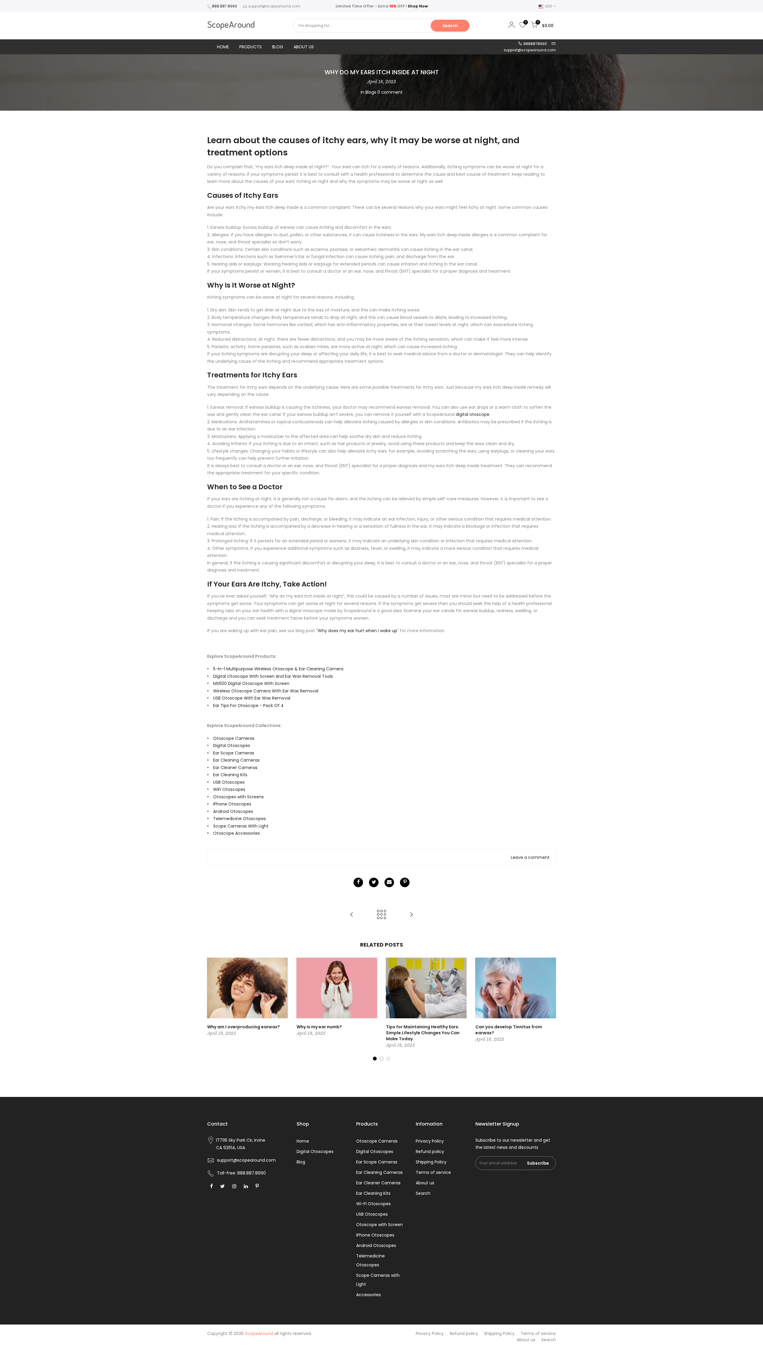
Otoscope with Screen (379, 1225)
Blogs (370, 92)
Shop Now (418, 6)
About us (425, 1183)
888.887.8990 (224, 6)
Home (303, 1141)
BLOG (277, 47)
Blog (301, 1162)
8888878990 (534, 43)
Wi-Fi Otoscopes (373, 1204)
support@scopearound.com (274, 6)
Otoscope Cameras (234, 738)
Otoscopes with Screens (238, 797)
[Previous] (213, 1009)
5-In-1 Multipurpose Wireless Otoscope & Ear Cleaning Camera (278, 669)
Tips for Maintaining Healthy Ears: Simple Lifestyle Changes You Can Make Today (423, 1033)
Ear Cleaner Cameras (235, 768)
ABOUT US (304, 47)
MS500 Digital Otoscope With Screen (251, 683)
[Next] (550, 1009)
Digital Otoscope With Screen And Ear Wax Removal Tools (273, 676)
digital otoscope (472, 414)
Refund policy (430, 1151)
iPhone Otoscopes (232, 804)
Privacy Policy (430, 1141)
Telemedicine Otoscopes (239, 819)
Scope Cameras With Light (241, 826)
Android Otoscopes (233, 811)
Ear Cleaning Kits (230, 775)
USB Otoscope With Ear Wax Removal (251, 698)
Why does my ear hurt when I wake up (357, 631)
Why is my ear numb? (319, 1027)
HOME (223, 47)
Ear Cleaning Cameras (236, 760)
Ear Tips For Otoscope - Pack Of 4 (248, 706)
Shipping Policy (431, 1162)
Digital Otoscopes (231, 745)
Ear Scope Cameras (233, 753)
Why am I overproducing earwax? (243, 1027)
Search (450, 26)
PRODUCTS (250, 47)
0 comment (390, 92)
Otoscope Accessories (236, 833)
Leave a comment (530, 857)
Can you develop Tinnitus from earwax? (508, 1030)
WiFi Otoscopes (229, 789)
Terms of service (433, 1172)
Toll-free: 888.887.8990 (241, 1173)
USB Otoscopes (229, 782)
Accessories (368, 1295)
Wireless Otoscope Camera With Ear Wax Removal (265, 691)
